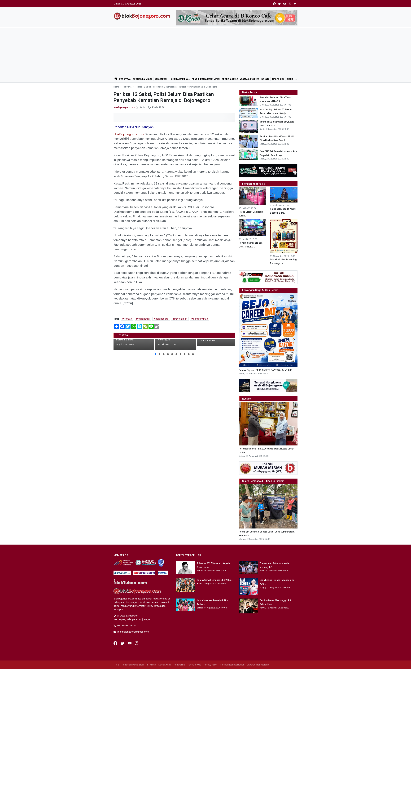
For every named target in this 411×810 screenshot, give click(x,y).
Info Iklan (151, 664)
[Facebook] (116, 642)
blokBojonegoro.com (124, 107)
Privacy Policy (211, 664)
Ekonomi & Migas (142, 79)
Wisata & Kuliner (249, 79)
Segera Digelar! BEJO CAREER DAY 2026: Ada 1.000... (266, 370)
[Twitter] (123, 642)
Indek (289, 79)
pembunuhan (200, 318)
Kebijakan (161, 79)
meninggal (144, 318)
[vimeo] (294, 4)
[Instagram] (137, 642)
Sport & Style (230, 79)
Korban (128, 318)
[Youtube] (130, 642)
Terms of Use (194, 664)
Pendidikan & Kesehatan (206, 79)
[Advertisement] (205, 50)
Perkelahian (180, 318)
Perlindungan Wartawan (232, 664)
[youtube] (284, 4)
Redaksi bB (179, 664)
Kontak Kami (164, 664)
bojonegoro (161, 318)
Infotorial (277, 79)
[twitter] (279, 4)
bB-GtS (265, 79)
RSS (117, 664)
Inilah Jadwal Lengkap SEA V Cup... (215, 580)
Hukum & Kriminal (179, 79)
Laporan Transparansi (258, 664)
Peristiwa (125, 79)
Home (116, 86)
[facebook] (274, 4)
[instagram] (289, 4)
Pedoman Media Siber (133, 664)
